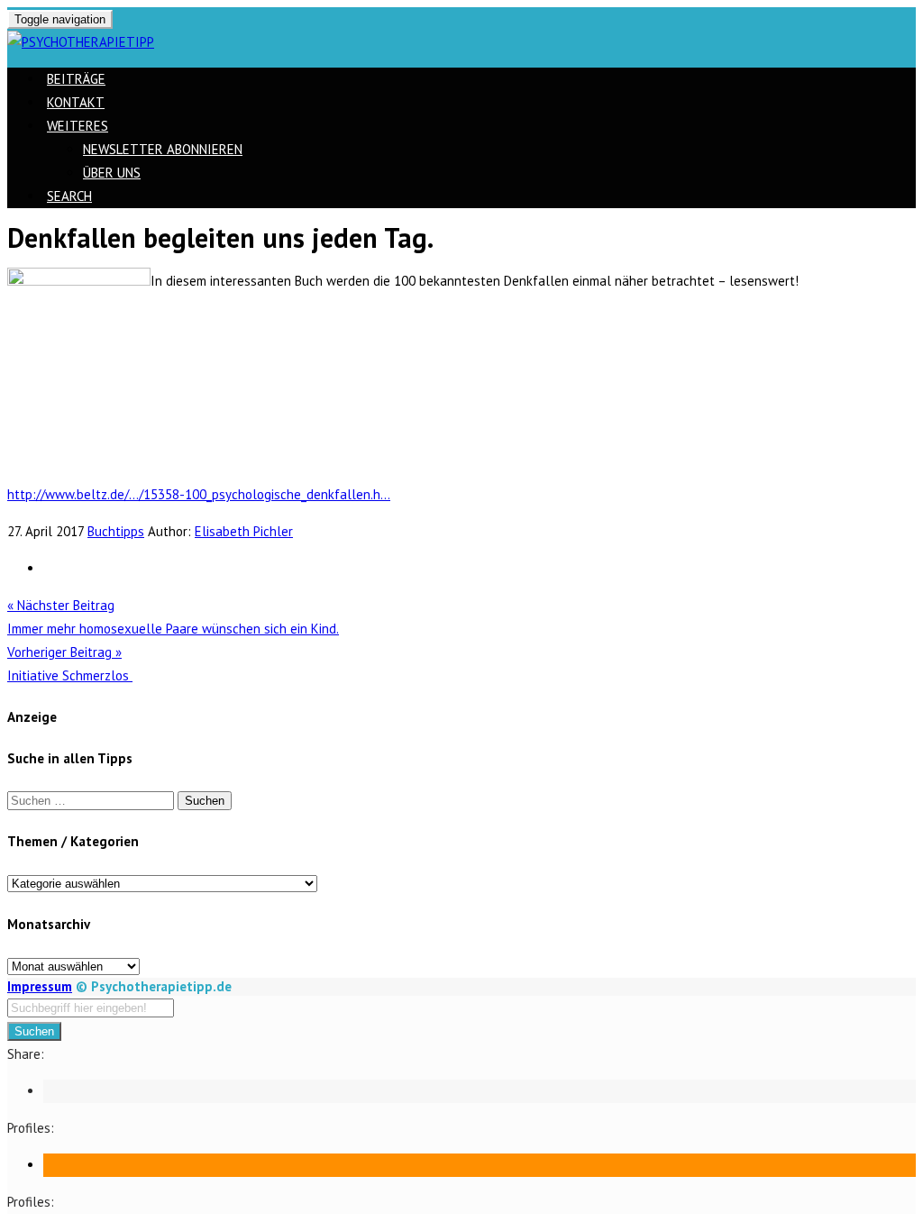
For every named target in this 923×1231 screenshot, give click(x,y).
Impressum (39, 986)
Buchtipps (115, 531)
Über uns (112, 172)
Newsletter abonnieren (162, 149)
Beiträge (76, 78)
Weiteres (77, 125)
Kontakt (76, 102)
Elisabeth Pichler (244, 531)
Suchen (34, 1031)
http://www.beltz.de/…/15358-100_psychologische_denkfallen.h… (198, 494)
